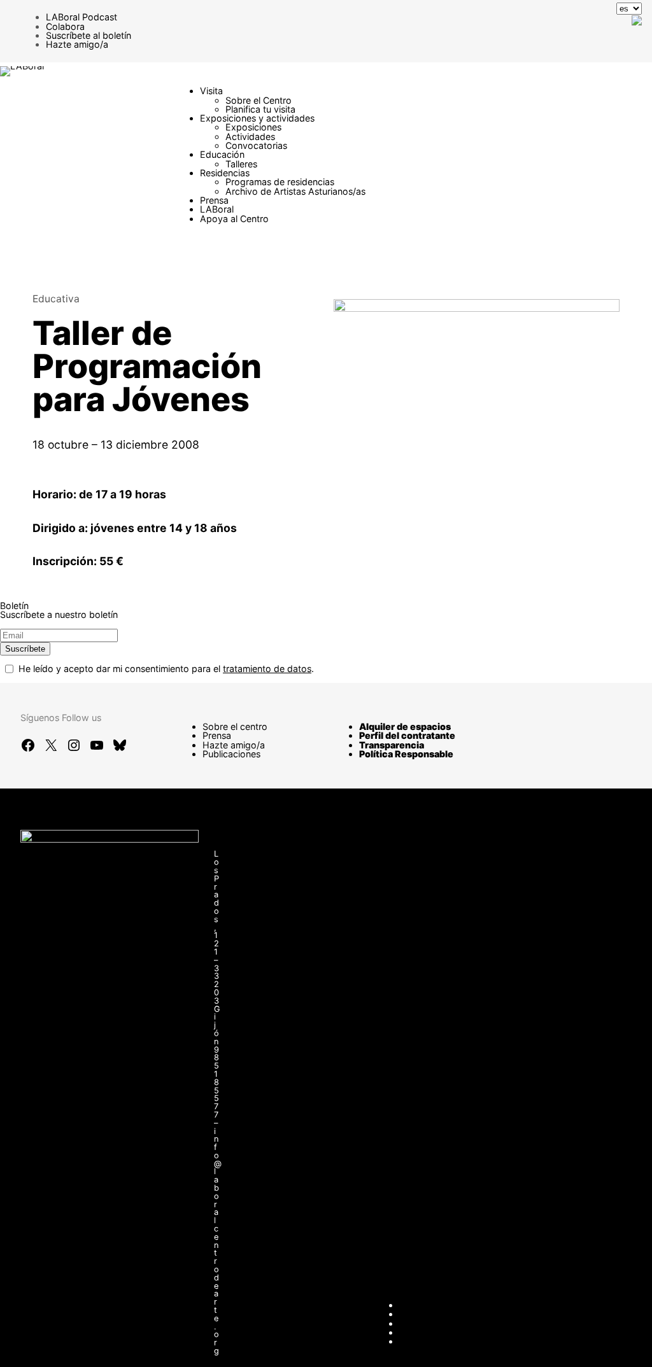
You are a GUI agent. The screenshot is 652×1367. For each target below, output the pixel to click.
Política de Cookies (439, 1341)
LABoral (217, 209)
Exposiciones (253, 127)
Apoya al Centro (234, 218)
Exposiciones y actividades (257, 118)
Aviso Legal (423, 1323)
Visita (211, 90)
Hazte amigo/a (77, 44)
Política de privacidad (444, 1332)
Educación (222, 154)
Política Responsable (406, 753)
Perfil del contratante (407, 735)
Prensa (214, 200)
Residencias (225, 172)
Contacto (419, 1305)
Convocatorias (256, 145)
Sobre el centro (234, 726)
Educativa (56, 299)
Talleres (241, 163)
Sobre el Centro (258, 100)
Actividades (250, 136)
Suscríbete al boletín (88, 35)
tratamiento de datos (267, 668)
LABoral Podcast (81, 16)
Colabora (65, 26)
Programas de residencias (279, 181)
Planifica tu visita (260, 109)
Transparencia (391, 745)
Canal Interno (427, 1313)
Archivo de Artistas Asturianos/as (295, 191)
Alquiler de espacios (405, 726)
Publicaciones (231, 753)
